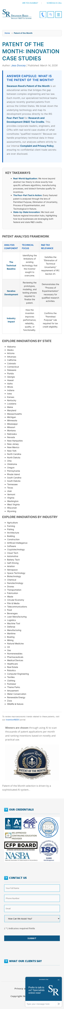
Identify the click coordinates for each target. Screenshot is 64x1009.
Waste (10, 596)
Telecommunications (17, 606)
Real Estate (12, 667)
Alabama (11, 346)
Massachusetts (14, 414)
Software (11, 546)
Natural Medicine (15, 643)
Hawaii (10, 380)
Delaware (11, 370)
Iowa (9, 393)
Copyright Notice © (22, 996)
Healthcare (12, 663)
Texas (10, 487)
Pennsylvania (13, 471)
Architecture (13, 532)
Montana (11, 430)
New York (12, 450)
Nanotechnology (15, 583)
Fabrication (12, 593)
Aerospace (12, 569)
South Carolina (14, 477)
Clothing (11, 680)
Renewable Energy (16, 697)
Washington (12, 501)
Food (9, 610)
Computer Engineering (18, 674)
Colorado (11, 363)
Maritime (11, 633)
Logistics (11, 620)
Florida (10, 373)
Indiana (10, 390)
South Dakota (13, 481)
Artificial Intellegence (17, 543)
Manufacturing (14, 630)
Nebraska (12, 434)
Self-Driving (13, 563)
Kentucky (11, 400)
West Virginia (13, 504)
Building (11, 536)
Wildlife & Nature (15, 704)
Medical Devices (15, 660)
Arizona (10, 353)
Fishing (10, 529)
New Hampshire (15, 440)
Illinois (10, 387)
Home (7, 33)
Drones (10, 586)
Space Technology (16, 573)
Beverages (12, 613)
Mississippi (12, 424)
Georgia (11, 376)
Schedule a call (54, 3)
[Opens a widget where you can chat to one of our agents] (43, 992)
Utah (9, 491)
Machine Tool (13, 623)
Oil (8, 647)
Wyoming (11, 511)
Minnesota (12, 420)
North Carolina (14, 454)
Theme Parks (13, 687)
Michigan (11, 417)
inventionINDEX (12, 720)
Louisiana (11, 403)
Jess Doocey (18, 65)
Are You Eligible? (30, 3)
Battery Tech (13, 559)
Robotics (11, 670)
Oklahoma (12, 464)
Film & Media (13, 603)
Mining (10, 640)
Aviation (11, 566)
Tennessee (12, 484)
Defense (11, 626)
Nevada (11, 437)
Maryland (11, 410)
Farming (11, 526)
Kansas (10, 397)
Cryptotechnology (16, 549)
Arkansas (11, 356)
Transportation (14, 590)
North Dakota (13, 457)
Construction (13, 539)
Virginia (10, 497)
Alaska (10, 350)
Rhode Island (13, 474)
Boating (11, 637)
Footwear (11, 684)
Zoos (9, 700)
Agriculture (12, 522)
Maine (10, 407)
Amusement (13, 690)
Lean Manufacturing (17, 616)
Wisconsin (12, 507)
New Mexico (13, 447)
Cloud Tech (12, 553)
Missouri (11, 427)
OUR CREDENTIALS (21, 809)
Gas (9, 650)
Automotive (12, 556)
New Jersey (13, 444)
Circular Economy (15, 600)
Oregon (10, 467)
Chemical (11, 579)
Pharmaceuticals (15, 657)
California (11, 360)
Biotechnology (14, 576)
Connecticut (13, 366)
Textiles (11, 677)
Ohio (9, 460)
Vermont (11, 494)
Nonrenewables (14, 653)
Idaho (10, 383)
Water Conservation (16, 694)
